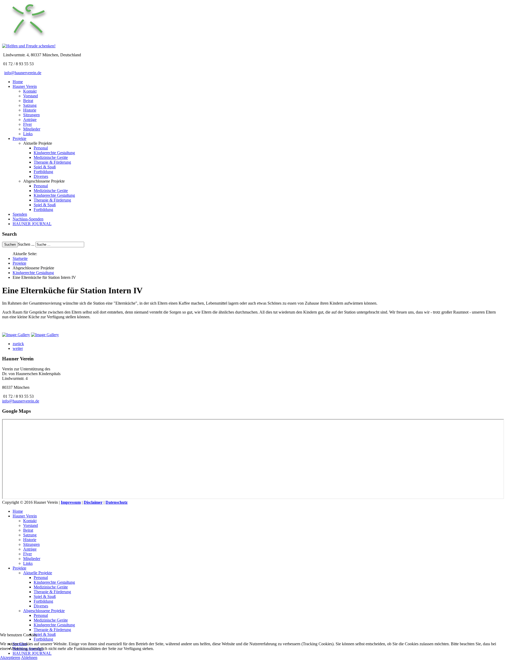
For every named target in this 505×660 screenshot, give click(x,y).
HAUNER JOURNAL (32, 223)
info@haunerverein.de (22, 72)
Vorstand (30, 96)
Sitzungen (31, 115)
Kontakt (30, 91)
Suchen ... (26, 244)
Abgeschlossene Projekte (44, 610)
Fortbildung (43, 171)
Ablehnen (29, 657)
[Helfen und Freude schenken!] (28, 41)
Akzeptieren (10, 657)
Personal (41, 148)
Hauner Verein (25, 86)
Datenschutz (116, 502)
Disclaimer (93, 502)
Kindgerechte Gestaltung (54, 152)
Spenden (20, 214)
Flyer (27, 124)
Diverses (41, 176)
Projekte (19, 138)
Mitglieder (31, 129)
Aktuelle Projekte (37, 573)
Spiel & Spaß (45, 167)
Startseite (20, 258)
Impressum (71, 502)
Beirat (28, 100)
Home (18, 81)
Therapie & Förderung (52, 162)
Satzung (30, 105)
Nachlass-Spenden (28, 219)
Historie (29, 110)
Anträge (30, 119)
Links (28, 134)
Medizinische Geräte (51, 157)
